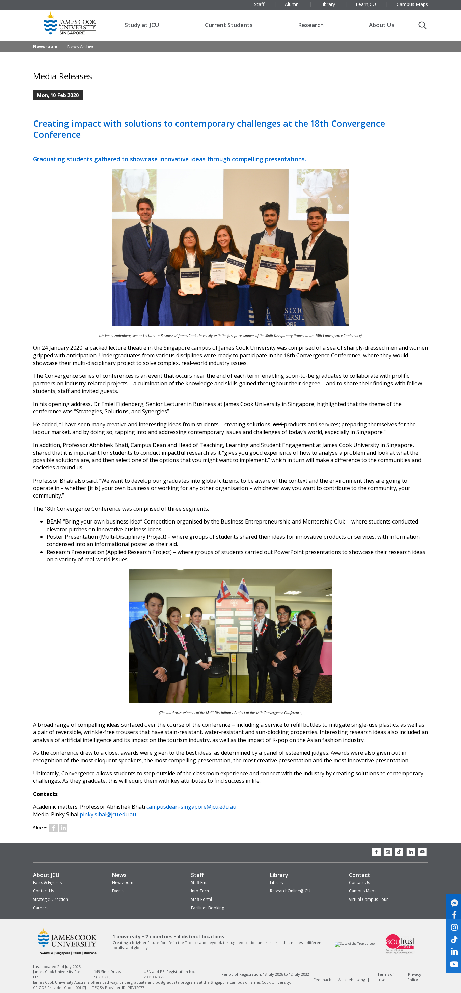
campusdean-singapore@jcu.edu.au (191, 806)
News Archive (81, 46)
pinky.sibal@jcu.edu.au (108, 814)
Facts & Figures (47, 882)
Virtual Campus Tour (368, 899)
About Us (382, 25)
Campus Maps (362, 891)
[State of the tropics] (355, 943)
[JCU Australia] (67, 954)
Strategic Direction (50, 899)
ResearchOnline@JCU (290, 891)
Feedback (322, 979)
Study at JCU (142, 25)
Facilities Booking (207, 908)
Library (279, 875)
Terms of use (385, 977)
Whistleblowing (351, 979)
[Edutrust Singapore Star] (400, 953)
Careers (40, 908)
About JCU (46, 875)
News (119, 875)
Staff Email (201, 882)
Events (118, 891)
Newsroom (45, 46)
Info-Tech (200, 891)
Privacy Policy (414, 977)
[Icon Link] (53, 828)
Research (311, 25)
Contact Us (43, 891)
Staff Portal (201, 899)
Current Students (229, 25)
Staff (197, 875)
